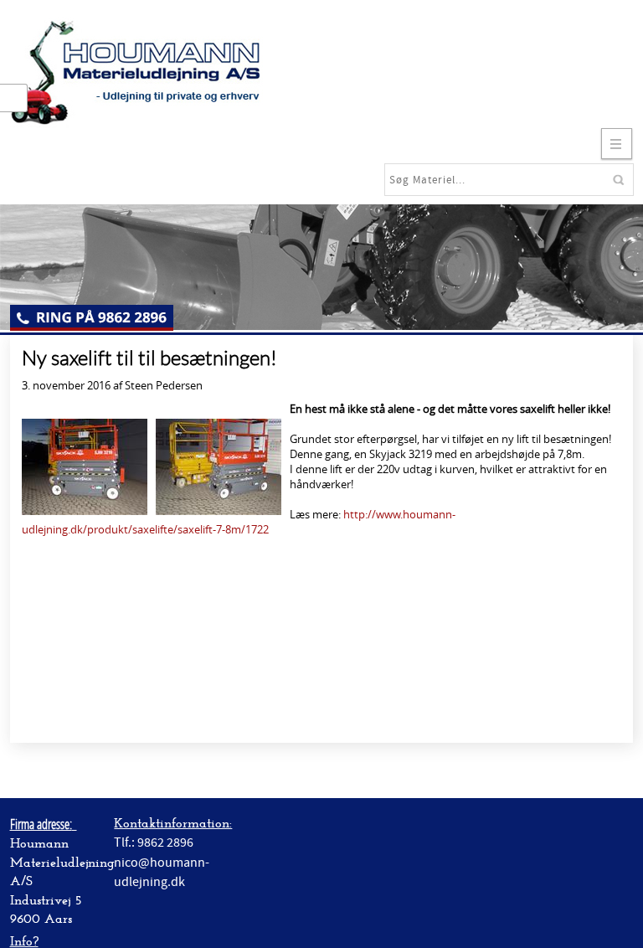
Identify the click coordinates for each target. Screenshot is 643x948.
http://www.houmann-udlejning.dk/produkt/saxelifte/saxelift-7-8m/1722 (238, 522)
